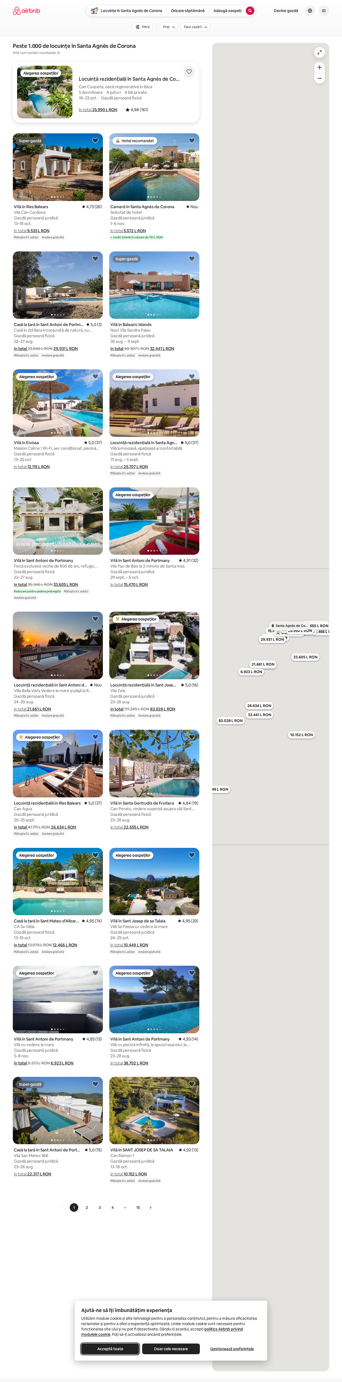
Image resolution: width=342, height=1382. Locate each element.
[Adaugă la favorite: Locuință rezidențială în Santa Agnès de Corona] (192, 376)
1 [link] (74, 1207)
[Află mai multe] (58, 53)
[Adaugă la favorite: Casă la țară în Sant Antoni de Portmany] (95, 258)
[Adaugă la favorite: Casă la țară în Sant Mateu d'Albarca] (95, 855)
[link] (61, 1207)
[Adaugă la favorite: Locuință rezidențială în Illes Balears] (95, 736)
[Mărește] (319, 67)
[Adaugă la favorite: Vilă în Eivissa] (95, 376)
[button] (98, 109)
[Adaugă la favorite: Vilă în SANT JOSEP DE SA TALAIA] (192, 1084)
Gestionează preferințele (232, 1348)
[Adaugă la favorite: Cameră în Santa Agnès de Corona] (192, 140)
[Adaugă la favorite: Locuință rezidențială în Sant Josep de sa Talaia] (192, 618)
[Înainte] (150, 1207)
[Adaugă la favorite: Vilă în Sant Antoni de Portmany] (95, 494)
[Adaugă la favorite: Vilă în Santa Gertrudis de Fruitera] (192, 736)
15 (138, 1207)
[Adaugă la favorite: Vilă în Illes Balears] (95, 140)
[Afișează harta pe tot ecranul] (319, 52)
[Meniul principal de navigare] (323, 10)
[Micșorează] (319, 78)
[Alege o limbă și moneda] (310, 10)
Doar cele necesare (171, 1348)
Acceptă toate (110, 1348)
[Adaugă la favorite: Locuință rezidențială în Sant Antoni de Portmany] (95, 618)
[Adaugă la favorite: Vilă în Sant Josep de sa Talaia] (192, 855)
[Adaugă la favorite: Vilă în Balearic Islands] (192, 258)
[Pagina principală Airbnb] (26, 10)
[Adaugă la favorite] (189, 71)
